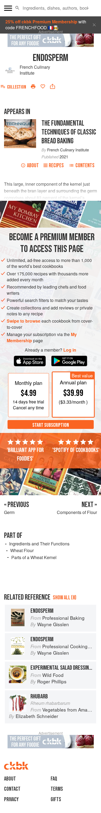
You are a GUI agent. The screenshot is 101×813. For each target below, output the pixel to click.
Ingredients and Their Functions (39, 544)
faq (54, 778)
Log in (69, 350)
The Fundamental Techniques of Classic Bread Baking (68, 132)
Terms (57, 789)
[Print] (33, 86)
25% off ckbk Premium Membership (41, 22)
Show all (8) (64, 597)
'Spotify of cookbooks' (75, 450)
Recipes (56, 165)
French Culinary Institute (35, 70)
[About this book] (20, 122)
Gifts (56, 799)
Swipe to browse (23, 321)
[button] (17, 8)
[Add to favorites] (43, 86)
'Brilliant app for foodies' (25, 454)
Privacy (11, 799)
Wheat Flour (22, 550)
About (33, 165)
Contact (12, 789)
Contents (85, 165)
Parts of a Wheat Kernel (34, 557)
